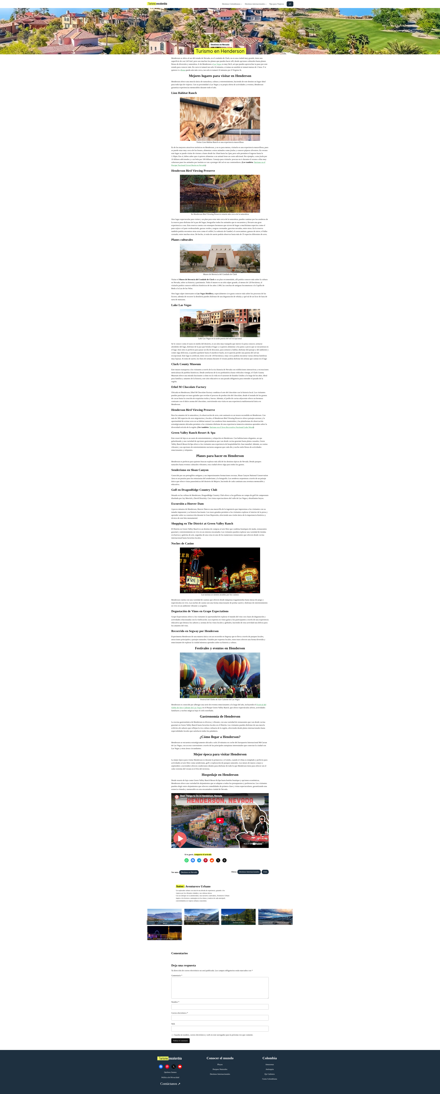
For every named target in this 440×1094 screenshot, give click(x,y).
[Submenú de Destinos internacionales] (266, 4)
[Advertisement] (220, 25)
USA (265, 872)
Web (173, 1024)
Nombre (175, 1002)
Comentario (176, 975)
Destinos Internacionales (249, 872)
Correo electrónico (179, 1013)
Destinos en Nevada (220, 44)
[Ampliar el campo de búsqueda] (290, 4)
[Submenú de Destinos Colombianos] (241, 4)
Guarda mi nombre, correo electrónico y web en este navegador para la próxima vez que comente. (213, 1035)
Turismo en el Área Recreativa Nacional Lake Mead (231, 427)
